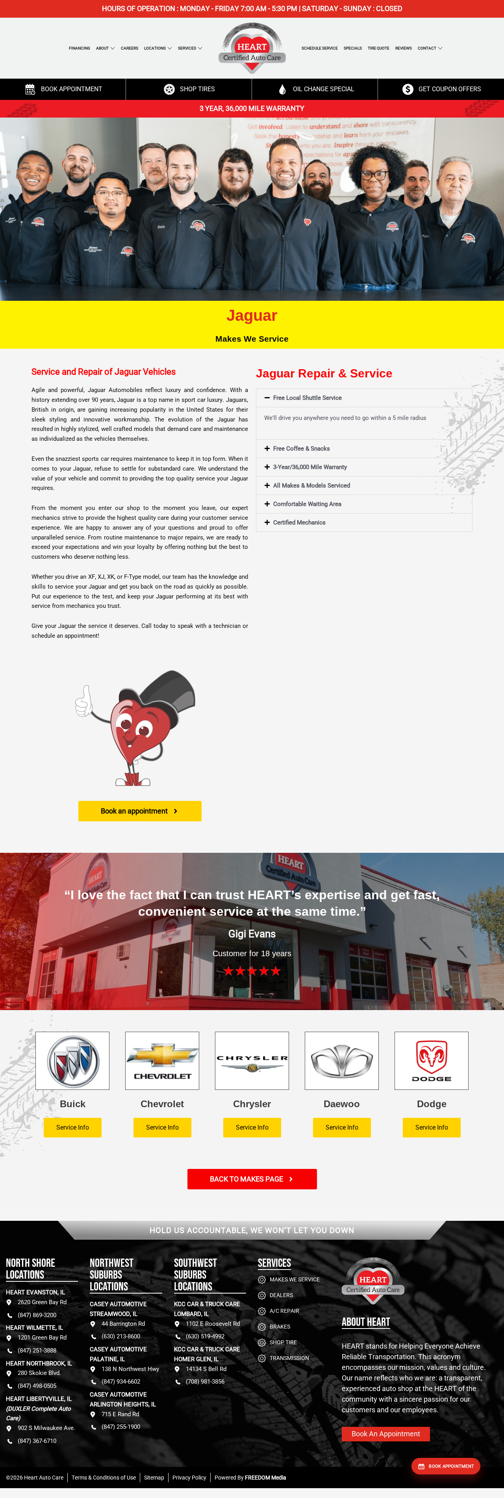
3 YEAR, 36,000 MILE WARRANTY (252, 108)
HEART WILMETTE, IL (34, 1327)
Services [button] (187, 48)
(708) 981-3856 (205, 1381)
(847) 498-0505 (37, 1385)
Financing (79, 48)
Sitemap (154, 1477)
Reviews (403, 48)
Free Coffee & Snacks (301, 448)
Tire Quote (378, 48)
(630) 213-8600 (121, 1336)
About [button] (102, 48)
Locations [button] (155, 48)
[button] (364, 398)
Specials (353, 48)
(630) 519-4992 (205, 1336)
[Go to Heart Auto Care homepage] (420, 1286)
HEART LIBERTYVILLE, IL (39, 1408)
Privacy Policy (189, 1477)
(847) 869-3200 (37, 1315)
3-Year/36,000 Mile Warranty (310, 467)
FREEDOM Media (265, 1477)
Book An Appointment (386, 1434)
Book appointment (451, 1466)
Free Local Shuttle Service (307, 397)
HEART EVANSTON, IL (35, 1292)
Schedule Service (320, 48)
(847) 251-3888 (37, 1350)
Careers (129, 48)
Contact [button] (427, 48)
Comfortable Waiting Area (307, 504)
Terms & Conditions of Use (104, 1477)
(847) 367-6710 (37, 1441)
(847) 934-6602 (121, 1381)
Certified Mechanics (299, 522)
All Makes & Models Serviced (311, 485)
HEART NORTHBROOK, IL (39, 1363)
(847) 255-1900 (121, 1426)
